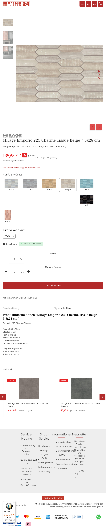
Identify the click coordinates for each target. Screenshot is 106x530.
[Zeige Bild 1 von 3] (99, 71)
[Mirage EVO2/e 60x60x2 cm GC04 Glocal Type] (29, 388)
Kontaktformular (28, 485)
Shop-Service (44, 436)
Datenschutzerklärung (67, 464)
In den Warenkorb (53, 285)
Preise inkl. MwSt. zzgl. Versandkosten (21, 168)
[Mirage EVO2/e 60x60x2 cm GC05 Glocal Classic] (81, 388)
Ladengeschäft (45, 463)
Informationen (61, 434)
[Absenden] (76, 477)
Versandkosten (63, 442)
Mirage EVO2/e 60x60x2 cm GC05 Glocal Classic (80, 405)
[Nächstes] (99, 127)
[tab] (27, 308)
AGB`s (62, 455)
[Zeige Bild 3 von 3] (99, 78)
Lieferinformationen (65, 451)
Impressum (61, 469)
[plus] (27, 258)
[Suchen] (88, 4)
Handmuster (44, 446)
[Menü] (82, 4)
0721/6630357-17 (26, 462)
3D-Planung (44, 472)
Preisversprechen (46, 467)
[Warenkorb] (100, 4)
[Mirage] (12, 136)
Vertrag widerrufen (53, 498)
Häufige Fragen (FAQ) (44, 454)
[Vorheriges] (92, 127)
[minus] (6, 258)
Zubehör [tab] (8, 369)
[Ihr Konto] (94, 4)
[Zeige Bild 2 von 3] (99, 75)
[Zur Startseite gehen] (16, 4)
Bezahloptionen (63, 446)
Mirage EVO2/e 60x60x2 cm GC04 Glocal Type (28, 405)
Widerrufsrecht (63, 460)
